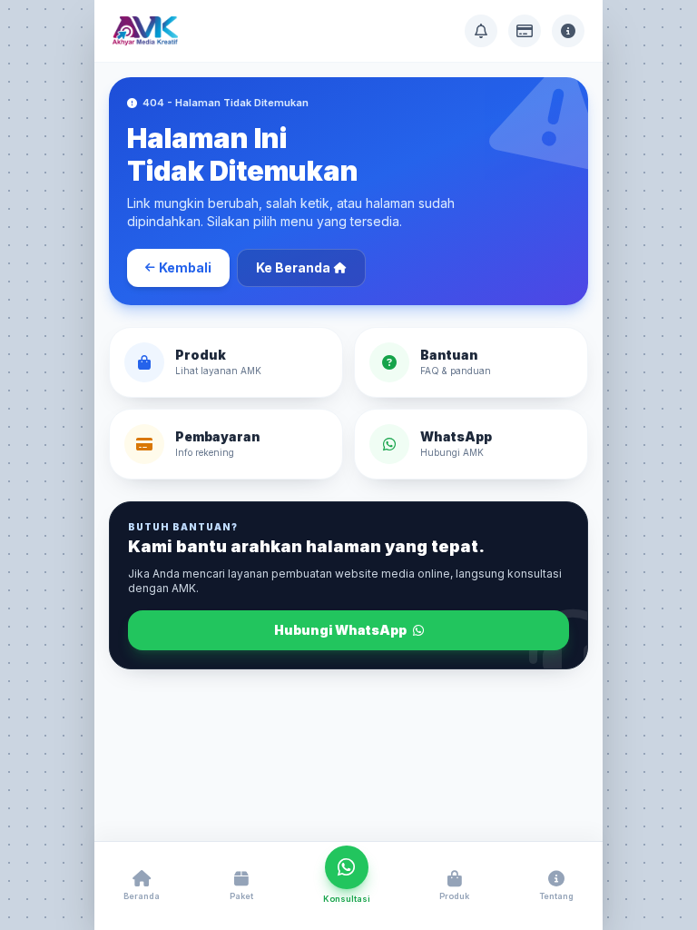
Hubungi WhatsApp (341, 630)
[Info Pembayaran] (524, 31)
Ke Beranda (293, 267)
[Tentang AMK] (568, 31)
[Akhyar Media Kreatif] (145, 30)
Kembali (185, 267)
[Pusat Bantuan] (481, 31)
